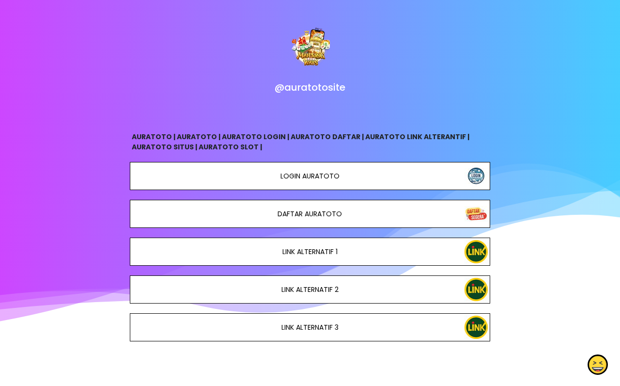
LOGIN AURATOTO (310, 176)
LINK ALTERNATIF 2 (310, 289)
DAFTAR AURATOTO (310, 214)
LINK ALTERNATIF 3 (310, 327)
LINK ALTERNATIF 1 (310, 252)
